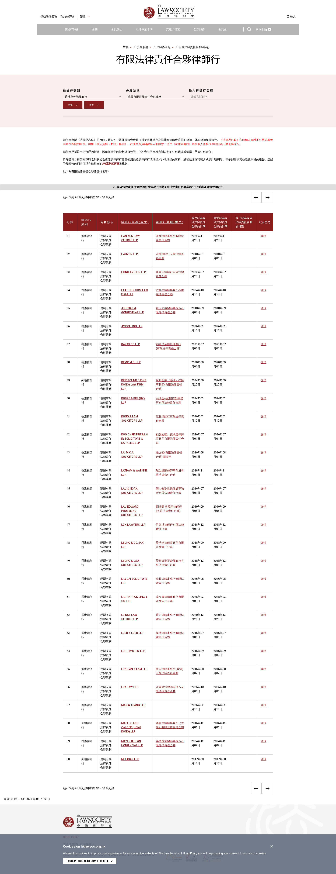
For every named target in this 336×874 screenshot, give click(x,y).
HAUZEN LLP (129, 254)
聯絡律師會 (68, 16)
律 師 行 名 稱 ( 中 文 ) (169, 222)
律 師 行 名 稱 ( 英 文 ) (135, 222)
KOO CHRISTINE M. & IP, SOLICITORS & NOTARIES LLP (134, 439)
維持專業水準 (144, 29)
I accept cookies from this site (89, 861)
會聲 (95, 29)
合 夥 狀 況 (132, 90)
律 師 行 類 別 (71, 90)
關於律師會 (72, 29)
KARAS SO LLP (130, 344)
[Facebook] (257, 29)
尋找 (70, 105)
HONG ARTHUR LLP (133, 272)
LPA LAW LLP (129, 687)
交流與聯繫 (173, 29)
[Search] (249, 29)
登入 (293, 16)
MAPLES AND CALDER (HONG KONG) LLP (131, 727)
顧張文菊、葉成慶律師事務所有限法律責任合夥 (170, 439)
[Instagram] (261, 29)
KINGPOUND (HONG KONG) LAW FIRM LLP (133, 384)
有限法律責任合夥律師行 (194, 47)
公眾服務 (199, 29)
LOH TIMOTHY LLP (133, 651)
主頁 (125, 47)
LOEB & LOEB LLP (132, 633)
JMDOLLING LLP (131, 326)
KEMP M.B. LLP (131, 362)
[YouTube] (269, 29)
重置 (91, 105)
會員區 (222, 29)
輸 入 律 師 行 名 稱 (201, 90)
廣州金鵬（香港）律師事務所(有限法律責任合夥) (170, 384)
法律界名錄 (163, 47)
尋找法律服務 (48, 16)
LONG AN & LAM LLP (134, 669)
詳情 (263, 236)
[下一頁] (267, 198)
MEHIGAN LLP (130, 759)
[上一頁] (256, 198)
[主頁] (187, 12)
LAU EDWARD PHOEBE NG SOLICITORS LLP (132, 511)
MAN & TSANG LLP (133, 705)
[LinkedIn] (265, 29)
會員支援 (116, 29)
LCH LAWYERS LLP (133, 524)
